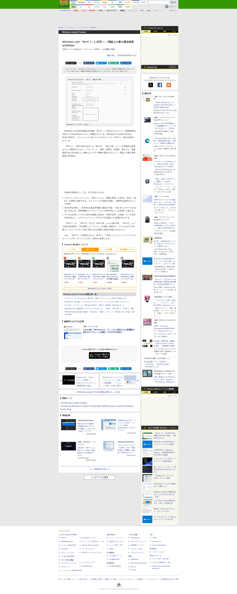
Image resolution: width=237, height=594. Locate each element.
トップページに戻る (99, 477)
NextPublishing (87, 566)
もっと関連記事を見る (98, 469)
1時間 (146, 31)
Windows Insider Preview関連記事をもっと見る (99, 392)
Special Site (152, 67)
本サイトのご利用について (67, 579)
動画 (148, 10)
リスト (80, 63)
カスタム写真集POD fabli (161, 562)
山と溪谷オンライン (116, 556)
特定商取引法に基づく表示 (170, 579)
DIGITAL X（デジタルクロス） (92, 552)
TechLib (133, 570)
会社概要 (139, 579)
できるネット (65, 567)
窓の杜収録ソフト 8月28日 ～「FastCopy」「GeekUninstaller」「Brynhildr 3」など (157, 364)
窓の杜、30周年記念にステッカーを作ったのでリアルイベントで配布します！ (165, 243)
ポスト (73, 63)
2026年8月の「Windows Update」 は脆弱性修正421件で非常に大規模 (164, 452)
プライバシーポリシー (126, 579)
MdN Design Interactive (139, 563)
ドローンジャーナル (67, 552)
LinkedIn (127, 63)
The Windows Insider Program (73, 403)
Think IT (63, 538)
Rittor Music (111, 535)
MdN (130, 556)
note (115, 63)
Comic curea (156, 541)
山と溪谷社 (110, 552)
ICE (151, 535)
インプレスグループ (151, 579)
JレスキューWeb (136, 549)
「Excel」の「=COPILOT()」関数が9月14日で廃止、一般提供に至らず (165, 435)
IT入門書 (108, 250)
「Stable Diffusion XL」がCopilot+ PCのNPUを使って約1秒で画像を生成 (164, 104)
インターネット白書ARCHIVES (71, 570)
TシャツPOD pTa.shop (160, 559)
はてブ (103, 63)
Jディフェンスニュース (138, 541)
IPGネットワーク (155, 556)
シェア (91, 63)
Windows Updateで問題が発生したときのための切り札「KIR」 (165, 494)
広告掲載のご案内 (96, 579)
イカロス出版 (132, 535)
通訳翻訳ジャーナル (137, 545)
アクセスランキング (155, 28)
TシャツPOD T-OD (116, 545)
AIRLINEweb (135, 538)
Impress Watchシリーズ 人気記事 (160, 389)
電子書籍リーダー (127, 250)
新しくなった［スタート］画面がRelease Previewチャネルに (165, 469)
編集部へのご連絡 (111, 579)
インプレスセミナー (88, 549)
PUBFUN (153, 549)
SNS (142, 10)
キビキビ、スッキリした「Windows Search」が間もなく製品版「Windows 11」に (94, 305)
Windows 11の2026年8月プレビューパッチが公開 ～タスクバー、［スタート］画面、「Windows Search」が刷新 (165, 263)
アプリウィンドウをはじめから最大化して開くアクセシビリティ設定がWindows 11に (96, 298)
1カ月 (174, 31)
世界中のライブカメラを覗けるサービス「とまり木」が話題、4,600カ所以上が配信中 (165, 202)
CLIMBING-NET (114, 559)
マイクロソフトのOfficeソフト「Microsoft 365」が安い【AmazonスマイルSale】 (165, 164)
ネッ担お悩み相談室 (67, 556)
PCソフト (90, 250)
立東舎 (111, 549)
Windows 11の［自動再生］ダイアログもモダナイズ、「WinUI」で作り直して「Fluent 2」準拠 (99, 308)
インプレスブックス (88, 562)
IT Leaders (64, 549)
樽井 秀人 (111, 55)
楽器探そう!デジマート (116, 541)
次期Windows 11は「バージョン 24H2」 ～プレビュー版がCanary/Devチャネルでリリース (127, 425)
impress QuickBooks (159, 545)
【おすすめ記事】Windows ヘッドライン (162, 428)
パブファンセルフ (158, 552)
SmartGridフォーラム (89, 538)
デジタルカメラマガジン (69, 563)
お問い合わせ (83, 579)
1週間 (164, 31)
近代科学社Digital (115, 566)
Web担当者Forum (67, 541)
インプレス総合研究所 (68, 545)
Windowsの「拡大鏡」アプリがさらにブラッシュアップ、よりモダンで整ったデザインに (97, 302)
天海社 (154, 538)
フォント (156, 10)
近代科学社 (110, 563)
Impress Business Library (90, 545)
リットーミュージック (116, 538)
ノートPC (71, 250)
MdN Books (135, 559)
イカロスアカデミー (137, 552)
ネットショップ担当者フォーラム (93, 541)
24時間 (155, 31)
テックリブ (132, 567)
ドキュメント (132, 10)
